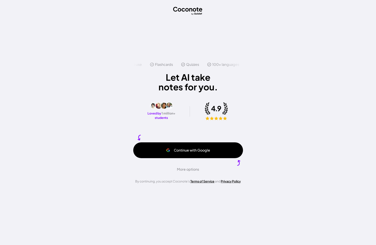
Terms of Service (202, 181)
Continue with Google (192, 150)
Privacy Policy (231, 181)
